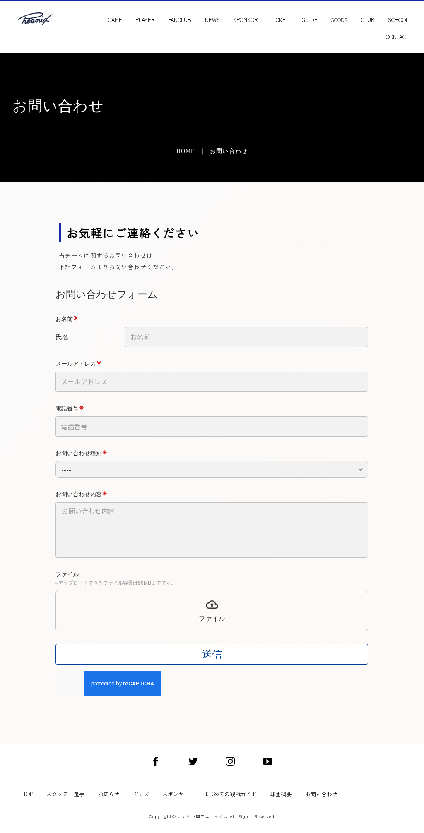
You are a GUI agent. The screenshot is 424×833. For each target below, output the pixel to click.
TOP (28, 794)
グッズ (141, 794)
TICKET (280, 20)
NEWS (212, 20)
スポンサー (175, 794)
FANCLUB (179, 20)
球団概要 (281, 794)
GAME (115, 20)
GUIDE (309, 20)
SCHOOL (398, 20)
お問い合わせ (321, 794)
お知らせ (108, 794)
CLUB (368, 20)
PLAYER (144, 20)
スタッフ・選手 (65, 794)
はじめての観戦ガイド (230, 794)
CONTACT (397, 37)
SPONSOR (245, 20)
